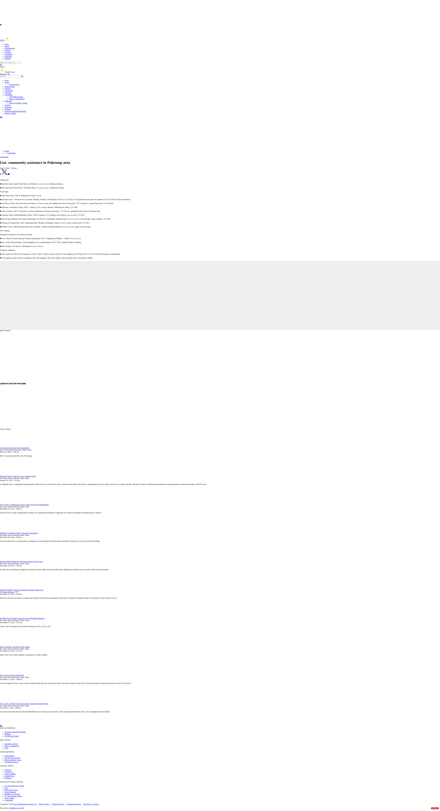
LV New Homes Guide (13, 796)
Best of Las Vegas (11, 790)
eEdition (8, 59)
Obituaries (8, 57)
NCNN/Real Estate (16, 97)
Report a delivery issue (13, 760)
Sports (7, 46)
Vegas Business (10, 792)
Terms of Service (58, 804)
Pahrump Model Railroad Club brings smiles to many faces (21, 562)
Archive (7, 105)
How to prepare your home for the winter (15, 647)
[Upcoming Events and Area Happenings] (12, 446)
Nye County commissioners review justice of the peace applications (24, 505)
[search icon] (1, 65)
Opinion (8, 50)
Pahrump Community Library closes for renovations (19, 533)
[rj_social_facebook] (0, 117)
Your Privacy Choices (91, 804)
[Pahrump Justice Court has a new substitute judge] (12, 474)
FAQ (6, 748)
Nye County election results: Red (12, 675)
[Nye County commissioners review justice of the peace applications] (12, 503)
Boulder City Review (12, 794)
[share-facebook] (0, 174)
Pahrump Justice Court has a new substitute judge (18, 476)
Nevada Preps (14, 85)
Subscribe (8, 107)
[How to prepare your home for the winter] (12, 645)
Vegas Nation (9, 798)
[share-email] (9, 174)
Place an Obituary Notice (18, 103)
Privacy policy (44, 804)
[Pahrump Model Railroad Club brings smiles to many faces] (12, 559)
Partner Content (10, 113)
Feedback (8, 778)
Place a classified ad (12, 746)
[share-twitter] (4, 174)
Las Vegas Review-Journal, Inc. (25, 804)
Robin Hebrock (8, 592)
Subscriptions (9, 756)
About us (8, 770)
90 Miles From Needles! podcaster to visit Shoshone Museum (22, 618)
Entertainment (10, 48)
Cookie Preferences (74, 804)
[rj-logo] (23, 35)
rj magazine (9, 800)
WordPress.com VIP (16, 808)
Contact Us (9, 772)
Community (9, 91)
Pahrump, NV (5, 74)
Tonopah (8, 52)
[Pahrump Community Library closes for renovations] (12, 531)
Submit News (9, 776)
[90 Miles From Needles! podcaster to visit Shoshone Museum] (12, 616)
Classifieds (8, 54)
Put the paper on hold (12, 758)
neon (6, 788)
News (7, 44)
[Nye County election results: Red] (12, 673)
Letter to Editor (10, 774)
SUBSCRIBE (435, 808)
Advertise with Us (11, 744)
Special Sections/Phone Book (15, 111)
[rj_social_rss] (2, 117)
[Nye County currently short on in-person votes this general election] (12, 702)
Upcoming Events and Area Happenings (14, 448)
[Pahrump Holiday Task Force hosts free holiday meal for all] (12, 588)
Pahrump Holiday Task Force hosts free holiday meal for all (21, 590)
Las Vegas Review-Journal (14, 786)
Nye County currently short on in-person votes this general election (24, 704)
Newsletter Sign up (11, 762)
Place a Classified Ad (17, 99)
